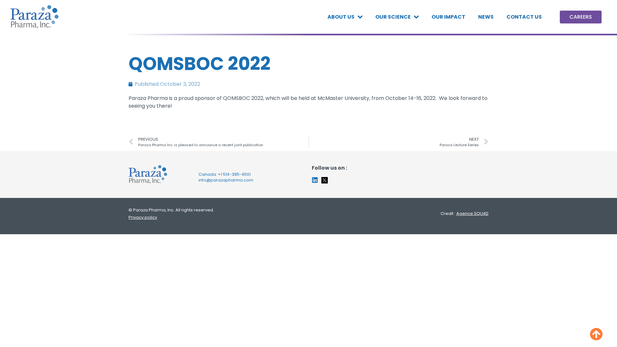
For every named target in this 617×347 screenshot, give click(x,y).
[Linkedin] (315, 180)
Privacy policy (143, 217)
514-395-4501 (237, 174)
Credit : (464, 213)
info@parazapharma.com (226, 180)
